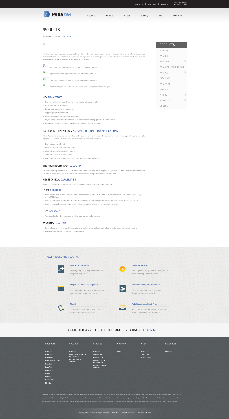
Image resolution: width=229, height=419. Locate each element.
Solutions (108, 15)
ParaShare (165, 61)
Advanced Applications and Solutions (77, 355)
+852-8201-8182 (182, 4)
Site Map (115, 413)
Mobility (164, 106)
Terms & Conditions (128, 413)
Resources (178, 15)
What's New (152, 4)
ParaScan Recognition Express (146, 285)
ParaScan (164, 89)
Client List (144, 351)
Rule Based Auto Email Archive (146, 304)
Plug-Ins (164, 95)
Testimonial (145, 354)
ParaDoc (164, 72)
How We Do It (98, 358)
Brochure (168, 351)
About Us (120, 351)
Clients (160, 15)
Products (91, 15)
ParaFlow (164, 78)
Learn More (152, 330)
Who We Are (97, 354)
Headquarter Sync (140, 265)
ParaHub (164, 56)
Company (144, 15)
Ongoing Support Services (99, 367)
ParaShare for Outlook (172, 67)
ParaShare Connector (79, 265)
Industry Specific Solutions (75, 360)
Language (164, 4)
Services (126, 15)
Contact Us (139, 4)
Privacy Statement (144, 413)
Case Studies (146, 358)
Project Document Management (84, 285)
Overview (164, 50)
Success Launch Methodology (99, 362)
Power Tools (166, 100)
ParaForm (165, 84)
